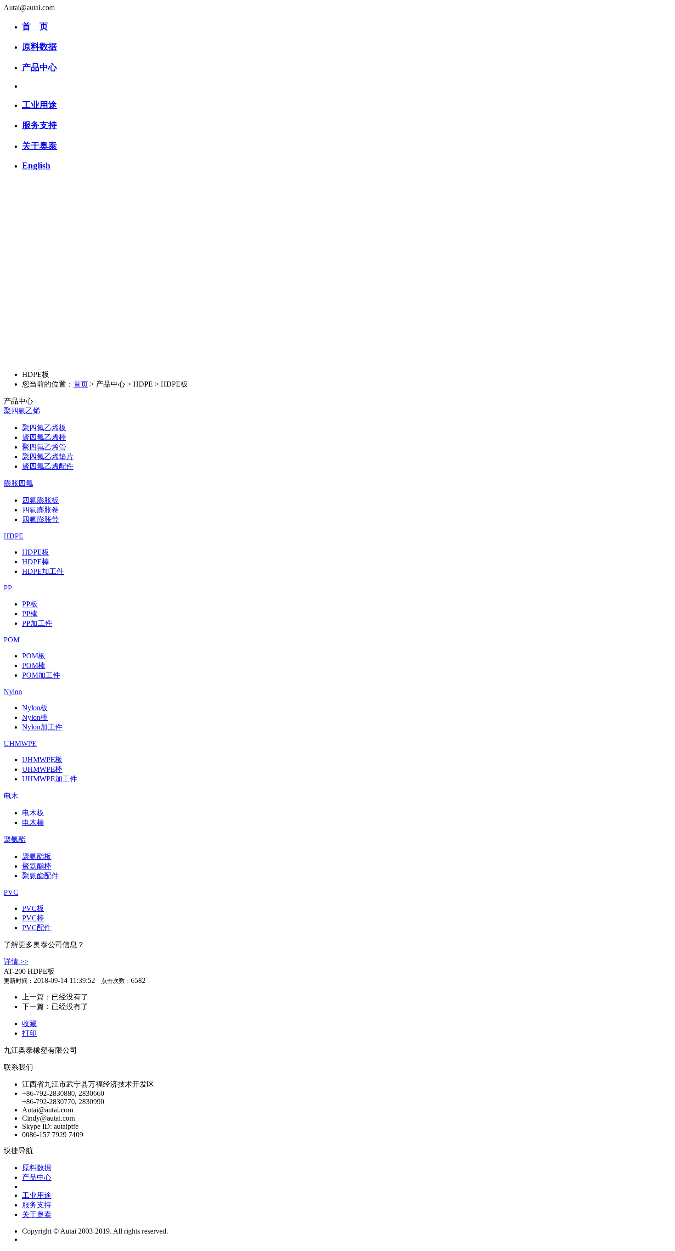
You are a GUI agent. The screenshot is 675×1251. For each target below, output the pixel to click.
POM (12, 640)
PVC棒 (33, 918)
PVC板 (33, 908)
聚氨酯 (15, 839)
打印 (29, 1033)
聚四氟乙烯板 (44, 428)
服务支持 (39, 125)
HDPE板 (35, 552)
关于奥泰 (39, 146)
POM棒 (33, 665)
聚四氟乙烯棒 (44, 437)
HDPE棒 (35, 562)
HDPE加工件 (43, 571)
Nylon (13, 692)
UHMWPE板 (42, 759)
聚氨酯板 (36, 856)
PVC (11, 892)
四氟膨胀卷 (40, 510)
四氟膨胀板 (40, 500)
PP (8, 588)
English (36, 165)
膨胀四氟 (18, 483)
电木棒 (33, 822)
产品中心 (39, 67)
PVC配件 (36, 927)
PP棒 (30, 613)
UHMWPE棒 (42, 769)
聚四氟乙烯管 (44, 447)
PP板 (30, 604)
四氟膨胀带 (40, 519)
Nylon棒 (35, 717)
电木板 (33, 813)
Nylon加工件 (42, 727)
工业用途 (39, 105)
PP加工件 (37, 623)
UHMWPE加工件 (49, 779)
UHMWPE (20, 743)
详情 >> (16, 961)
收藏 (29, 1023)
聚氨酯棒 (36, 866)
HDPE (13, 536)
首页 (80, 384)
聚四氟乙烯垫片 (47, 456)
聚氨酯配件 (40, 876)
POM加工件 (41, 675)
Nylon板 (35, 708)
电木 (11, 796)
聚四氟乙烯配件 (47, 466)
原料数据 (39, 46)
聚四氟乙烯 (22, 411)
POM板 (33, 656)
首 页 (35, 26)
